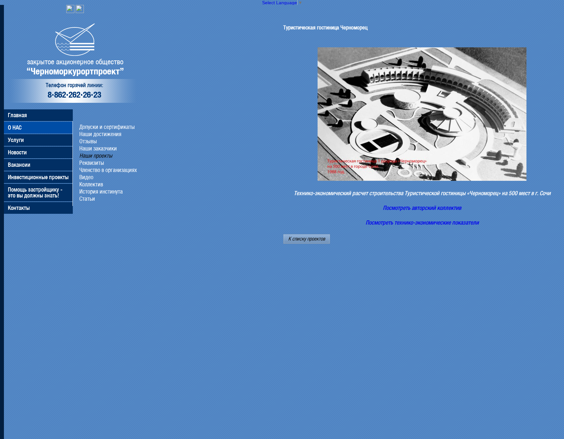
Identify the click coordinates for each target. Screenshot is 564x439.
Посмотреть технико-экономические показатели (422, 222)
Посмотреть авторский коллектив (422, 208)
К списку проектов (306, 239)
